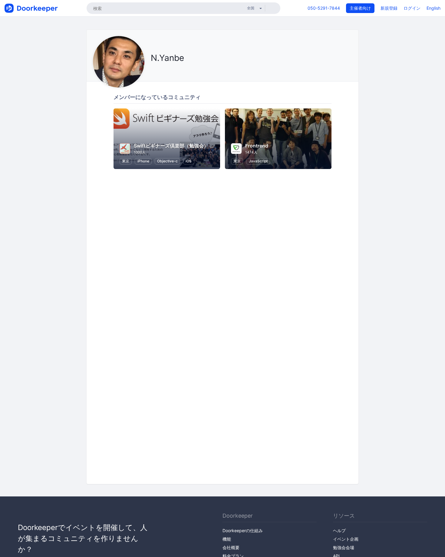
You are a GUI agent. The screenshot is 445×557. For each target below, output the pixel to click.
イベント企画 (345, 539)
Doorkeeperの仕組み (242, 530)
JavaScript (258, 161)
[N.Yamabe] (152, 71)
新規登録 (389, 8)
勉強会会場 (343, 547)
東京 (125, 161)
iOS (189, 161)
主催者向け (360, 8)
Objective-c (167, 161)
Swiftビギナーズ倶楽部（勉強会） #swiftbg (182, 146)
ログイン (412, 8)
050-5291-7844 (324, 8)
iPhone (143, 161)
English (433, 8)
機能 (226, 539)
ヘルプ (339, 530)
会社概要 (230, 547)
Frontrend (256, 146)
